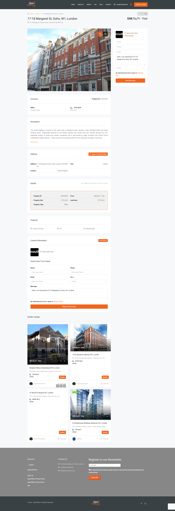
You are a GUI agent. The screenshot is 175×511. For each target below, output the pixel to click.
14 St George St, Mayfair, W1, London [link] (85, 355)
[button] (139, 13)
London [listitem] (31, 465)
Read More (34, 142)
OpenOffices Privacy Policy (36, 479)
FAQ (95, 4)
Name (32, 268)
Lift (60, 229)
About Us (81, 4)
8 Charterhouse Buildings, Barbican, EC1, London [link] (89, 423)
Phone (72, 268)
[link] (47, 344)
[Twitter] (146, 503)
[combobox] (89, 281)
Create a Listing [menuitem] (141, 4)
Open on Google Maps (99, 154)
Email (32, 277)
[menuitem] (121, 4)
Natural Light (90, 229)
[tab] (100, 34)
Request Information (69, 306)
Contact (108, 4)
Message (33, 286)
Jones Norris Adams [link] (39, 383)
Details (62, 377)
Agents (89, 4)
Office (37, 14)
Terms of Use (58, 301)
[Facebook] (142, 503)
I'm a (72, 277)
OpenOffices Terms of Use (35, 482)
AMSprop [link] (79, 439)
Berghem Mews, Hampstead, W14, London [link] (44, 368)
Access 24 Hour (38, 229)
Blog (101, 4)
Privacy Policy (93, 472)
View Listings (103, 240)
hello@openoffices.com (67, 471)
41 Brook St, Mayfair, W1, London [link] (41, 393)
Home (73, 4)
